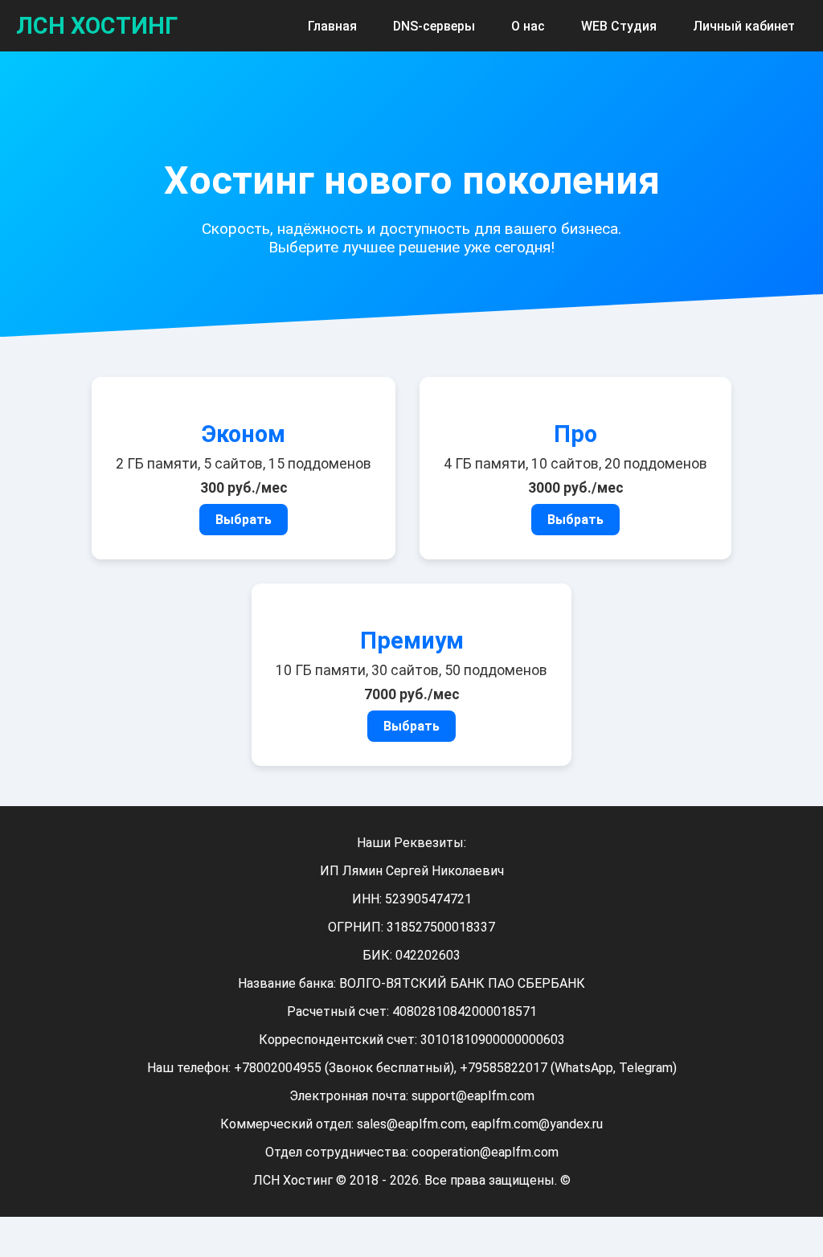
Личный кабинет (744, 26)
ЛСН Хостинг (97, 25)
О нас (528, 26)
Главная (332, 26)
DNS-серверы (434, 26)
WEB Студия (619, 26)
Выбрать (243, 519)
